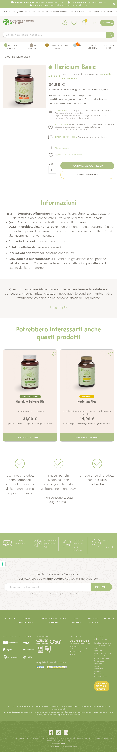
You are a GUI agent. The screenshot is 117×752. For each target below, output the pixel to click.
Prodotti (9, 618)
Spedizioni (98, 651)
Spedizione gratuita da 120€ (50, 543)
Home (6, 56)
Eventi (96, 12)
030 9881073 (79, 640)
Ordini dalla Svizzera (102, 653)
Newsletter (109, 12)
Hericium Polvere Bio (30, 401)
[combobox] (58, 35)
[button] (94, 23)
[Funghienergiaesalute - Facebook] (51, 732)
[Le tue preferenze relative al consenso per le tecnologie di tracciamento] (2, 564)
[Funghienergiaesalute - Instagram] (58, 732)
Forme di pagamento (102, 658)
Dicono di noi (34, 12)
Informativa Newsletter (69, 594)
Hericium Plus (86, 401)
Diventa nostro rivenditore (57, 12)
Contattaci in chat (78, 652)
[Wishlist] (74, 23)
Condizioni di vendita (102, 643)
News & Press (81, 12)
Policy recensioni (100, 676)
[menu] (58, 47)
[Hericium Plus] (87, 393)
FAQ (73, 654)
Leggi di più (58, 307)
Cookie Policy (99, 674)
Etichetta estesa (63, 148)
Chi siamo (7, 12)
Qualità (20, 12)
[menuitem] (11, 47)
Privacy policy (99, 661)
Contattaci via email (79, 649)
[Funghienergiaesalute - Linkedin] (66, 732)
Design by (58, 744)
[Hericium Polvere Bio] (30, 393)
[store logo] (18, 22)
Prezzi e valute (100, 656)
